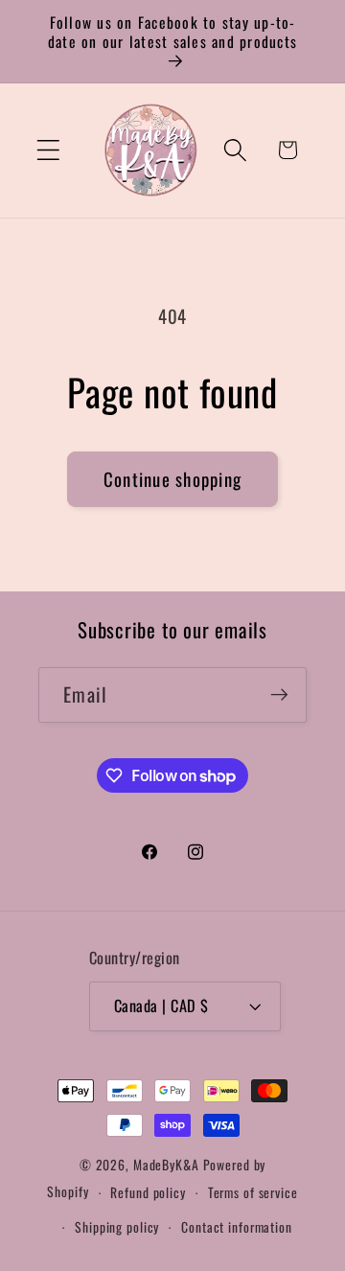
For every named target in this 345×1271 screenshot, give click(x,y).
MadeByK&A (166, 1164)
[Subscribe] (279, 695)
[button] (48, 150)
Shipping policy (117, 1226)
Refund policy (147, 1192)
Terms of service (253, 1192)
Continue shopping (173, 479)
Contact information (236, 1226)
